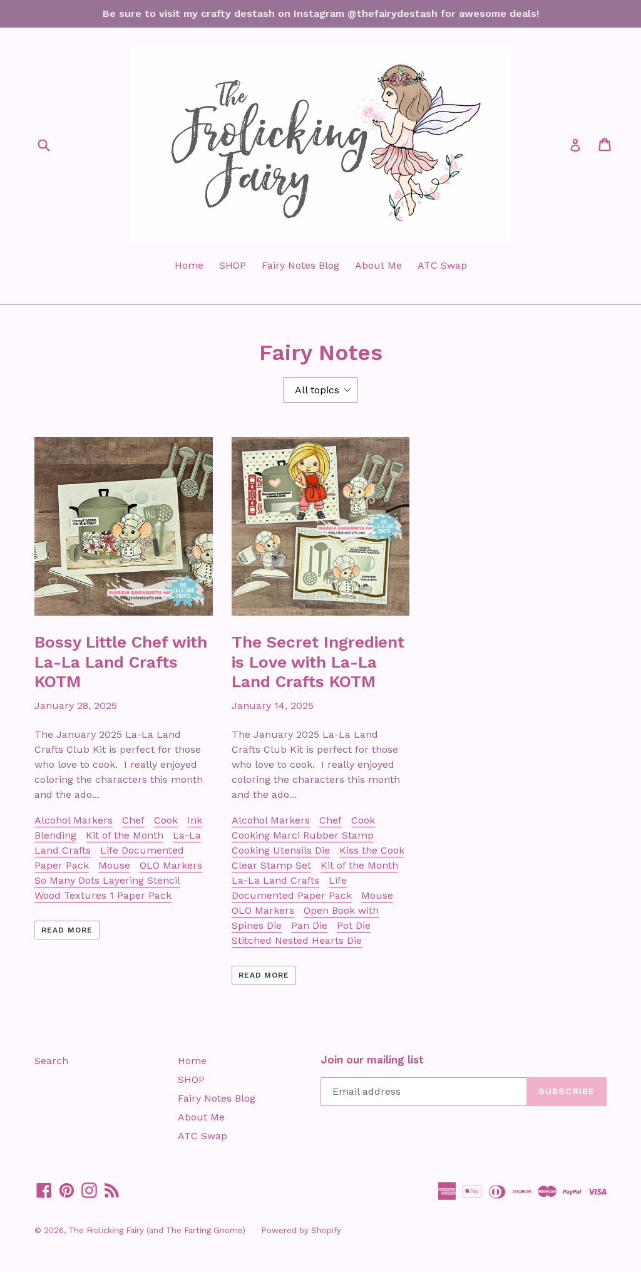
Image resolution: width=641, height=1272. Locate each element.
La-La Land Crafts (275, 880)
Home (189, 265)
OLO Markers (171, 865)
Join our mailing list (372, 1059)
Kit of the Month (124, 835)
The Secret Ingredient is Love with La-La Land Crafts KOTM (318, 661)
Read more (67, 930)
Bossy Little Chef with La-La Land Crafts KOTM (120, 661)
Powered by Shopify (301, 1230)
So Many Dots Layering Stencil (107, 880)
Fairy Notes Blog (300, 265)
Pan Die (309, 925)
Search (51, 1061)
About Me (378, 265)
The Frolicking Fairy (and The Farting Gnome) (156, 1230)
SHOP (232, 265)
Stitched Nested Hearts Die (297, 940)
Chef (133, 820)
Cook (166, 820)
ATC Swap (442, 265)
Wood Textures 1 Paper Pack (103, 895)
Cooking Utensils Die (281, 850)
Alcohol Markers (73, 820)
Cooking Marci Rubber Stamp (303, 835)
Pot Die (354, 925)
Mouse (114, 865)
